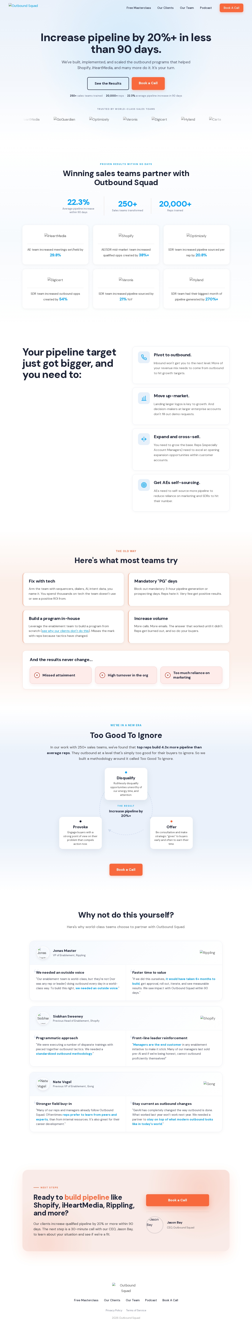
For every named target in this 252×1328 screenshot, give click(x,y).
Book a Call (148, 83)
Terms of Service (136, 1310)
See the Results (108, 83)
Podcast (206, 8)
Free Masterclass (139, 8)
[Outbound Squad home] (23, 8)
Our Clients (165, 8)
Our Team (187, 8)
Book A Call (231, 8)
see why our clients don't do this (65, 631)
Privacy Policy (114, 1310)
